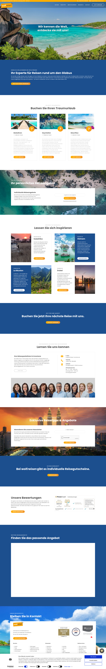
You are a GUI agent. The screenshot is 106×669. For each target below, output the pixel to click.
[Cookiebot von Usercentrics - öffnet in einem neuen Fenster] (10, 667)
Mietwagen (32, 646)
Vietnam (64, 648)
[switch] (38, 667)
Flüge (15, 648)
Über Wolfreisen (72, 5)
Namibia (64, 646)
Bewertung (13, 507)
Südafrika (48, 652)
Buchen (57, 5)
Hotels (15, 646)
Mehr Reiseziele (66, 652)
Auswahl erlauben (93, 660)
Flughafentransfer (34, 648)
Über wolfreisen (82, 646)
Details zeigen (67, 666)
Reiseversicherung (34, 649)
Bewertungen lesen (18, 511)
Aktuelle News (82, 651)
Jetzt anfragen (98, 5)
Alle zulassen (93, 656)
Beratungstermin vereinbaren (21, 83)
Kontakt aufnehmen (53, 322)
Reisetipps (63, 5)
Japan (63, 651)
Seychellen (49, 651)
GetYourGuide (33, 651)
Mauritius (48, 648)
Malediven (48, 646)
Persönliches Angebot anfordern (69, 201)
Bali (63, 649)
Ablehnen (93, 663)
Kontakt (87, 5)
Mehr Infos (91, 508)
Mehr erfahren (39, 258)
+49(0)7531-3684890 (83, 1)
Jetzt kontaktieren (20, 638)
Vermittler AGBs (83, 652)
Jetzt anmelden (70, 442)
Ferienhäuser (17, 651)
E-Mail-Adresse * (70, 429)
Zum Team (20, 370)
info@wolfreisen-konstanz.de (97, 1)
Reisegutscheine (83, 648)
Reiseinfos (80, 5)
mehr (30, 76)
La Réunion (49, 649)
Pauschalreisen (18, 649)
